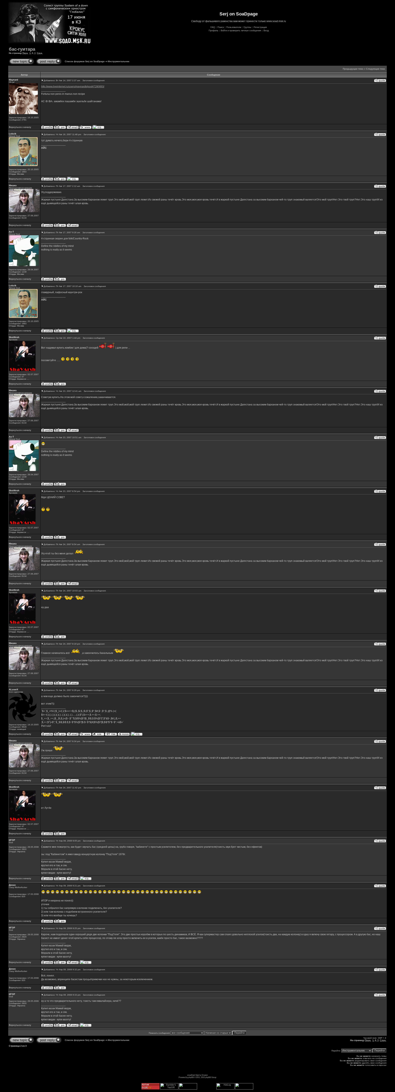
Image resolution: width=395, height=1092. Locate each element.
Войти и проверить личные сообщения (241, 30)
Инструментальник (118, 61)
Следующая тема (375, 69)
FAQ (212, 27)
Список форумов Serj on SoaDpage (85, 61)
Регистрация (260, 27)
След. (40, 53)
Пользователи (233, 27)
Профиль (213, 30)
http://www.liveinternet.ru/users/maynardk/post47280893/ (72, 86)
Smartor (205, 1075)
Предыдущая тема (353, 69)
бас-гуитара (22, 49)
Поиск (220, 27)
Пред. (25, 53)
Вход (266, 30)
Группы (247, 27)
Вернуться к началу (20, 127)
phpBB (191, 1077)
